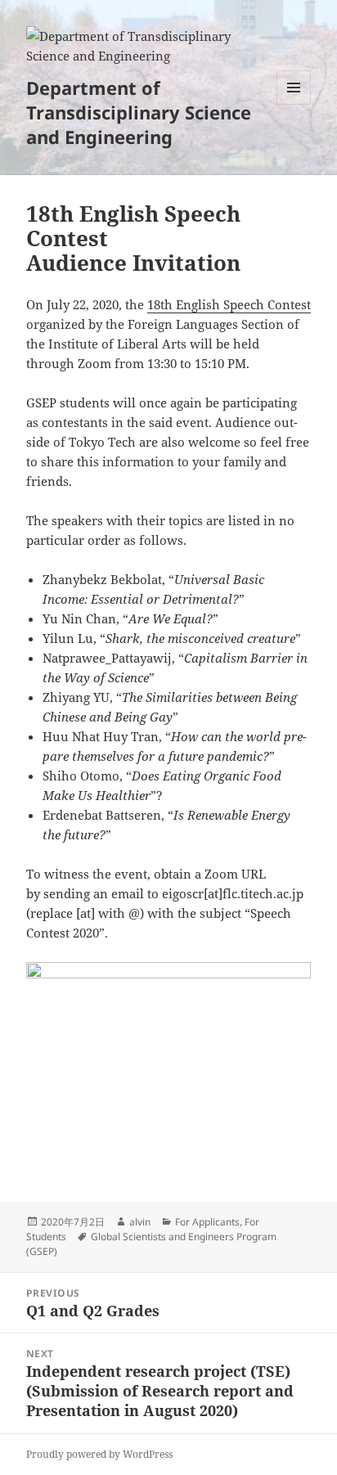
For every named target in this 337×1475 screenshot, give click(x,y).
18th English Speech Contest (229, 304)
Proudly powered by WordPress (99, 1454)
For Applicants (207, 1222)
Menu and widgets (294, 104)
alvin (140, 1222)
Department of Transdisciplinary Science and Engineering (138, 112)
